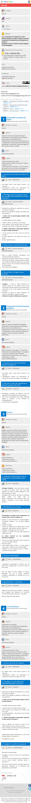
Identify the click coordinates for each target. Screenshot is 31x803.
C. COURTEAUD (6, 29)
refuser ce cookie (23, 801)
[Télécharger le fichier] (2, 780)
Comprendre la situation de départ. (19, 101)
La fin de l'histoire (14, 110)
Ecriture (11, 108)
